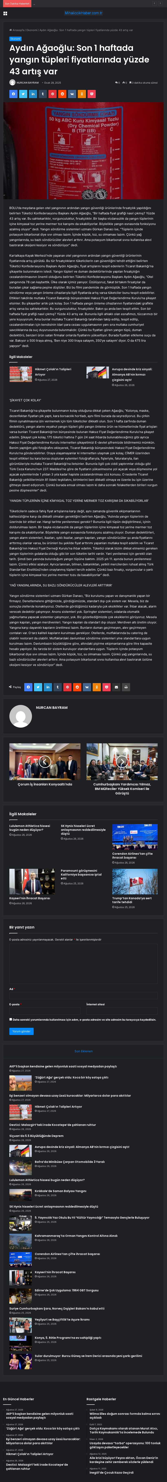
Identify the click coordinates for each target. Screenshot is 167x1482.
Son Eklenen (84, 1051)
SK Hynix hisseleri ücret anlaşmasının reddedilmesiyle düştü (83, 830)
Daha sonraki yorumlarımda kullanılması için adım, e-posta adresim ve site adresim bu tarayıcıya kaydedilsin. (84, 1019)
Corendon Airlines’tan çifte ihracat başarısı (132, 856)
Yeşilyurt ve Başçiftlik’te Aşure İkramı (62, 1320)
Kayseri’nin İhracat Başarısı (29, 898)
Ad (12, 989)
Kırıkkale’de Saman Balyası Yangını (60, 1191)
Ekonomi (31, 30)
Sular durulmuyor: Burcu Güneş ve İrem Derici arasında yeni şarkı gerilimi (88, 1356)
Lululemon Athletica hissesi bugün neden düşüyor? (29, 828)
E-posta (15, 1004)
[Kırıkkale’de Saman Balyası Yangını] (20, 1195)
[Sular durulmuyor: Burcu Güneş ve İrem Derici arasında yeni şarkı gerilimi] (20, 1361)
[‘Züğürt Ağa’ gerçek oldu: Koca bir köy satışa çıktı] (20, 1083)
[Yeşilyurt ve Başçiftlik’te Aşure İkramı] (20, 1325)
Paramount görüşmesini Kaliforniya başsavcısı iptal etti (81, 874)
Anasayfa (18, 30)
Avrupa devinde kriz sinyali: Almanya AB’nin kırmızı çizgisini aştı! (132, 374)
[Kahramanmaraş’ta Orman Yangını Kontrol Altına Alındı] (20, 1241)
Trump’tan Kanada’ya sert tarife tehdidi (132, 900)
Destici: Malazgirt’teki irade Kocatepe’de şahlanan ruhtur (52, 1125)
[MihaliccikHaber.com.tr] (83, 13)
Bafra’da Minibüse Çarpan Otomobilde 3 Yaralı (70, 1162)
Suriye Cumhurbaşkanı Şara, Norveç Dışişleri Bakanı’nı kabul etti (56, 1308)
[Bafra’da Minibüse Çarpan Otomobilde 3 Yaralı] (20, 1167)
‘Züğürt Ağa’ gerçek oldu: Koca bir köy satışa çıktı (71, 1077)
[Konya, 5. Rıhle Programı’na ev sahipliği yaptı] (20, 1343)
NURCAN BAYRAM (28, 82)
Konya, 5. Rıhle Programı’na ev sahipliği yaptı (68, 1338)
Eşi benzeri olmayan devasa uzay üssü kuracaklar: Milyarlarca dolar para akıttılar (83, 3)
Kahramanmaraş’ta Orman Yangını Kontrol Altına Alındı (76, 1236)
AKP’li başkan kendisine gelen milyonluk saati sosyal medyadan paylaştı (63, 1066)
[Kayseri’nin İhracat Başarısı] (32, 882)
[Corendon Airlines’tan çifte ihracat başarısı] (135, 837)
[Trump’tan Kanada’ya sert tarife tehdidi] (135, 882)
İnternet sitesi (96, 1004)
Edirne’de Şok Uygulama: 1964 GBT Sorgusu (67, 1290)
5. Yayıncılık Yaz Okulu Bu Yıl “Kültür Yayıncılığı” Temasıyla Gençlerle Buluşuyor (92, 1218)
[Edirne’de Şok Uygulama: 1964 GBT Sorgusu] (20, 1296)
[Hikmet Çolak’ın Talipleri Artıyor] (21, 374)
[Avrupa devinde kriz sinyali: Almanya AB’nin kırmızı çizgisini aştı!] (98, 372)
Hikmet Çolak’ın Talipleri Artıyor (58, 1107)
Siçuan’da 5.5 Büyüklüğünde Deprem (36, 1136)
